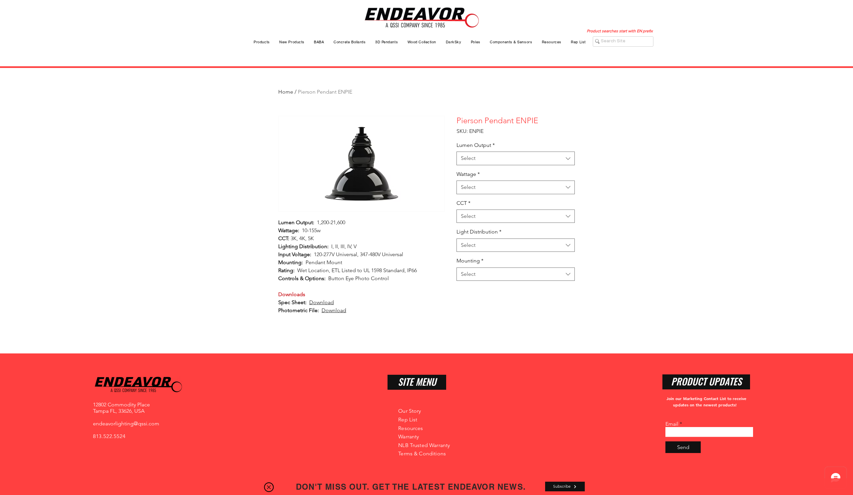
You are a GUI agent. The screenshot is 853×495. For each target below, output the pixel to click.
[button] (269, 487)
